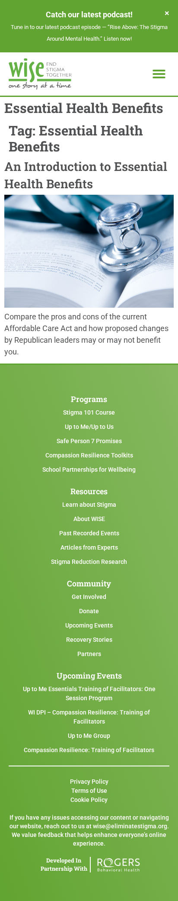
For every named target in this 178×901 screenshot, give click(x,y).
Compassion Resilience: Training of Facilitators (89, 750)
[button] (159, 74)
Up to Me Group (89, 735)
